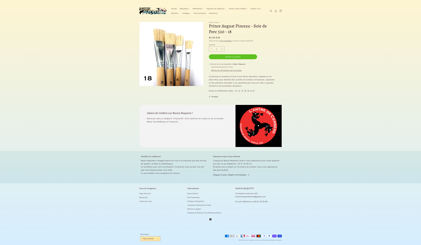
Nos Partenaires (193, 197)
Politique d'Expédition (195, 201)
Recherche (143, 197)
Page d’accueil (145, 193)
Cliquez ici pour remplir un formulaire (229, 175)
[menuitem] (174, 8)
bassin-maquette (249, 240)
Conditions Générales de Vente (199, 205)
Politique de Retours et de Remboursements (204, 213)
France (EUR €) (148, 239)
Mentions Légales (194, 209)
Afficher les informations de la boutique (226, 70)
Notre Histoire (192, 193)
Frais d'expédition (226, 41)
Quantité (212, 45)
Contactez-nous (145, 201)
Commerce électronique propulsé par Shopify (268, 240)
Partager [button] (214, 96)
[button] (271, 11)
